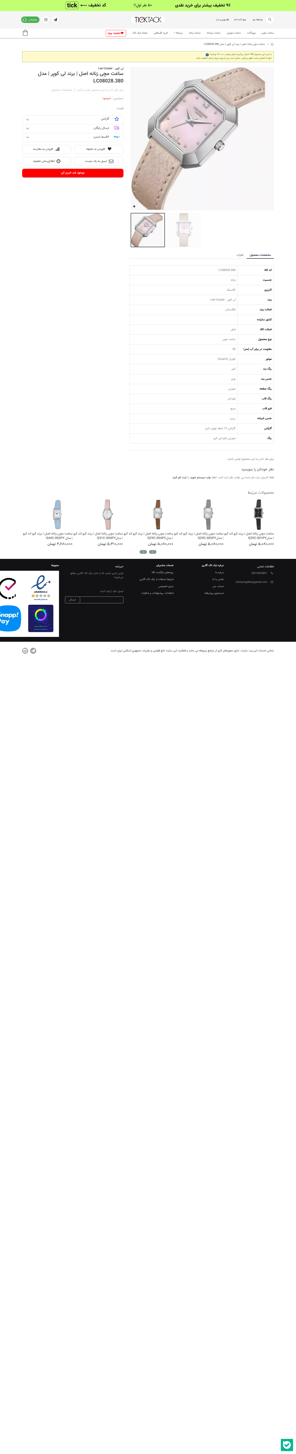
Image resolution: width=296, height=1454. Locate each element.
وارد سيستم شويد (200, 477)
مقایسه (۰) (221, 20)
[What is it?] (207, 54)
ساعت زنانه (195, 33)
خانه (272, 44)
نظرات (240, 255)
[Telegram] (33, 651)
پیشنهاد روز (258, 19)
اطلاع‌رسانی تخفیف (44, 161)
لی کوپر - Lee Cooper (110, 68)
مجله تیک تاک (140, 33)
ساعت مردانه (213, 33)
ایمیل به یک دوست (96, 161)
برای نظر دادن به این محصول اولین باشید (100, 90)
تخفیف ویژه (114, 33)
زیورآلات (251, 33)
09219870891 (259, 573)
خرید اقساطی (161, 33)
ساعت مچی (267, 33)
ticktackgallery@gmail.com (251, 582)
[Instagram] (25, 651)
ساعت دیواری (234, 33)
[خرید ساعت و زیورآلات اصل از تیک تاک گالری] (148, 19)
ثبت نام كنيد (179, 477)
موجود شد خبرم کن (73, 173)
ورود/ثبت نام (240, 19)
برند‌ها (179, 33)
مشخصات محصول (260, 255)
